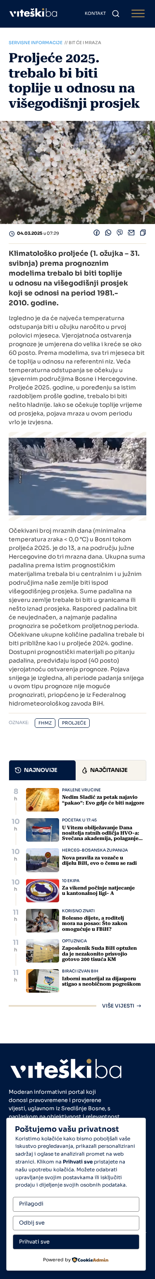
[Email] (131, 234)
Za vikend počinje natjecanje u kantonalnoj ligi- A (98, 890)
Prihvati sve (34, 1241)
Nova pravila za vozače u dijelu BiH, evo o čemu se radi (99, 860)
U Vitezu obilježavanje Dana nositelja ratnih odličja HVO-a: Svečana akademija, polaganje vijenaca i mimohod (100, 836)
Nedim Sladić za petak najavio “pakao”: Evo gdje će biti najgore (103, 799)
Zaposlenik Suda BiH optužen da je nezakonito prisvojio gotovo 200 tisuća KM (99, 953)
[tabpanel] (78, 898)
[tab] (42, 770)
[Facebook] (96, 234)
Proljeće (74, 723)
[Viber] (120, 234)
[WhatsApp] (108, 234)
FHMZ (45, 723)
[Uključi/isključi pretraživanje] (116, 13)
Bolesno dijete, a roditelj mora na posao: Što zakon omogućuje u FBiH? (94, 923)
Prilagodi (31, 1203)
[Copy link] (143, 234)
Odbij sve (32, 1222)
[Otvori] (138, 14)
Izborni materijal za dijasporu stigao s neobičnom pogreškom (101, 981)
